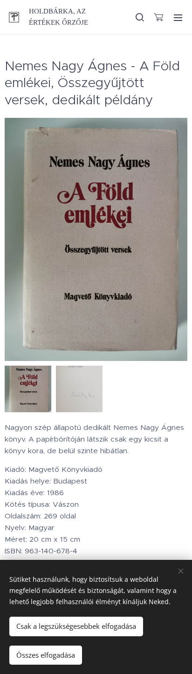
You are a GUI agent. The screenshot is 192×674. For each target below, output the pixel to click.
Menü (178, 17)
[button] (139, 17)
